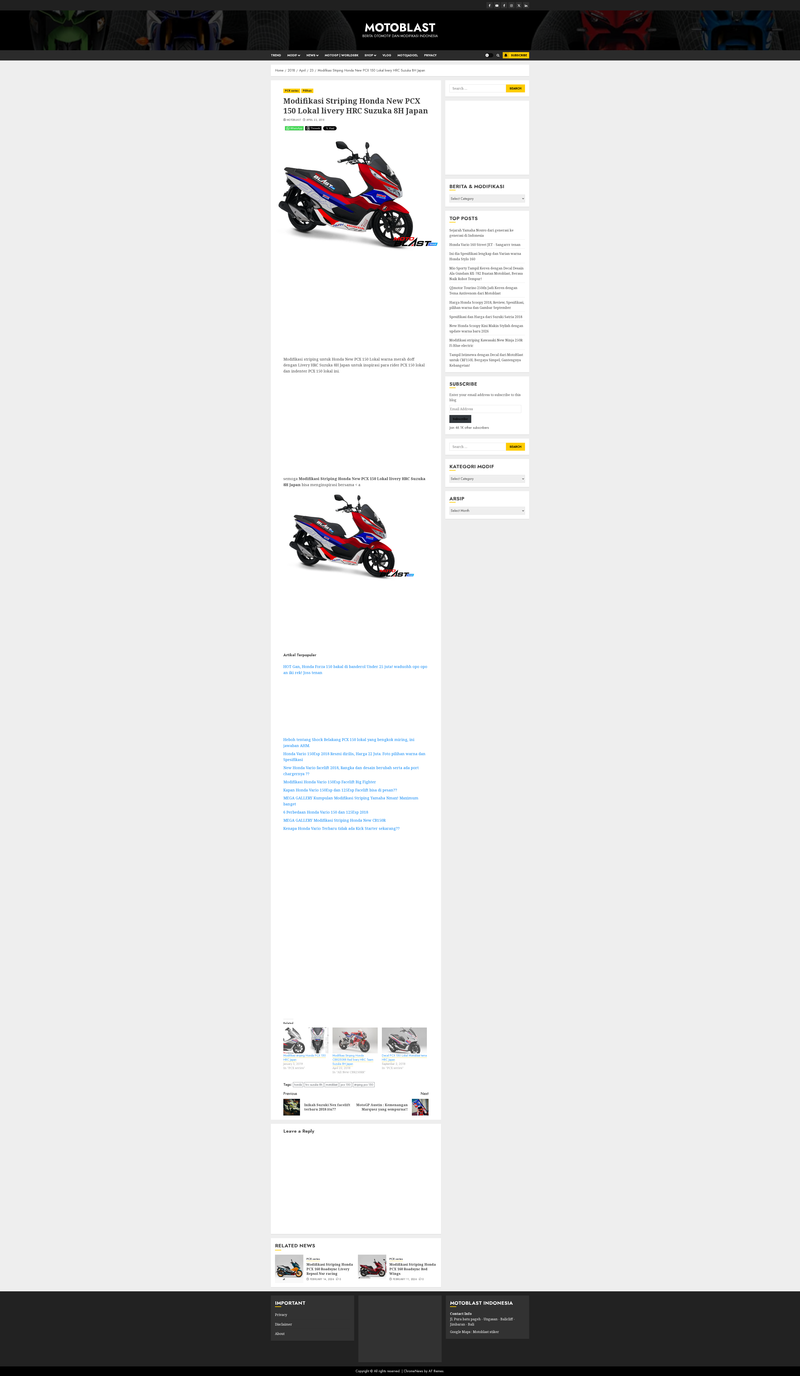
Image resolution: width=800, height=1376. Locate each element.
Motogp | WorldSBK (341, 55)
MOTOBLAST (400, 27)
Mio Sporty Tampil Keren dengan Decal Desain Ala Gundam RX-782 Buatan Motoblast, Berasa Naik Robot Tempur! (486, 273)
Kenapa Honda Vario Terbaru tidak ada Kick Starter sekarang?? (341, 828)
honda (298, 1085)
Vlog (386, 55)
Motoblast (294, 120)
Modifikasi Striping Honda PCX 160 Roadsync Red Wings (412, 1269)
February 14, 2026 (322, 1279)
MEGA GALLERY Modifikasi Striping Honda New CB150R (334, 820)
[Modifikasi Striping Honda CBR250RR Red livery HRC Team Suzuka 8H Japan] (355, 1040)
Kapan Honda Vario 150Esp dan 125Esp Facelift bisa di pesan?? (340, 789)
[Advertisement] (356, 306)
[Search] (498, 55)
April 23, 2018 (315, 120)
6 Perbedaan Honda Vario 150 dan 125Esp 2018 (325, 812)
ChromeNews (413, 1371)
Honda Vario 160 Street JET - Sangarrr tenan (484, 244)
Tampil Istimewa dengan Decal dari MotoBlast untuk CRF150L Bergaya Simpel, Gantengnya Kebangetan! (486, 360)
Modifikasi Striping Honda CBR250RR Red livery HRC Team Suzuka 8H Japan (352, 1059)
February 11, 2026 (405, 1279)
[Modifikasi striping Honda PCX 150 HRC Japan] (305, 1040)
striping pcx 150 (363, 1085)
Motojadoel (408, 55)
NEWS (310, 55)
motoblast (331, 1085)
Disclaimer (283, 1324)
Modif (292, 55)
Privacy (430, 55)
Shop (369, 55)
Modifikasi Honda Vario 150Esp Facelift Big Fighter (329, 781)
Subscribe (519, 55)
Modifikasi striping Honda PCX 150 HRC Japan (304, 1057)
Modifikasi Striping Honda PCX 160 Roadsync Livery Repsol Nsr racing (329, 1269)
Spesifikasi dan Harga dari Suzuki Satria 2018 (485, 316)
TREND (276, 55)
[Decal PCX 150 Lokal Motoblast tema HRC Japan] (404, 1040)
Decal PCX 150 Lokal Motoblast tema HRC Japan (404, 1057)
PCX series (292, 91)
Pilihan (307, 91)
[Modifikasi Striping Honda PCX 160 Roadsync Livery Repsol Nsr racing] (289, 1269)
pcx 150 (346, 1085)
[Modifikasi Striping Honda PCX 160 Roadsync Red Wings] (372, 1269)
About (280, 1333)
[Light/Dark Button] (489, 55)
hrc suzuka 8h (313, 1085)
